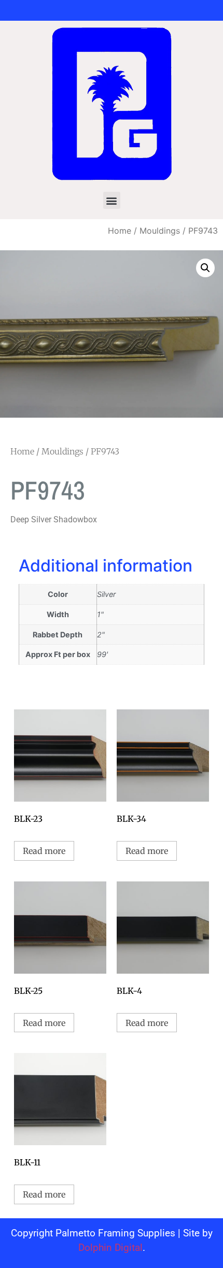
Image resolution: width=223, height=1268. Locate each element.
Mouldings (160, 230)
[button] (111, 200)
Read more (44, 851)
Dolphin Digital (110, 1247)
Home (119, 230)
